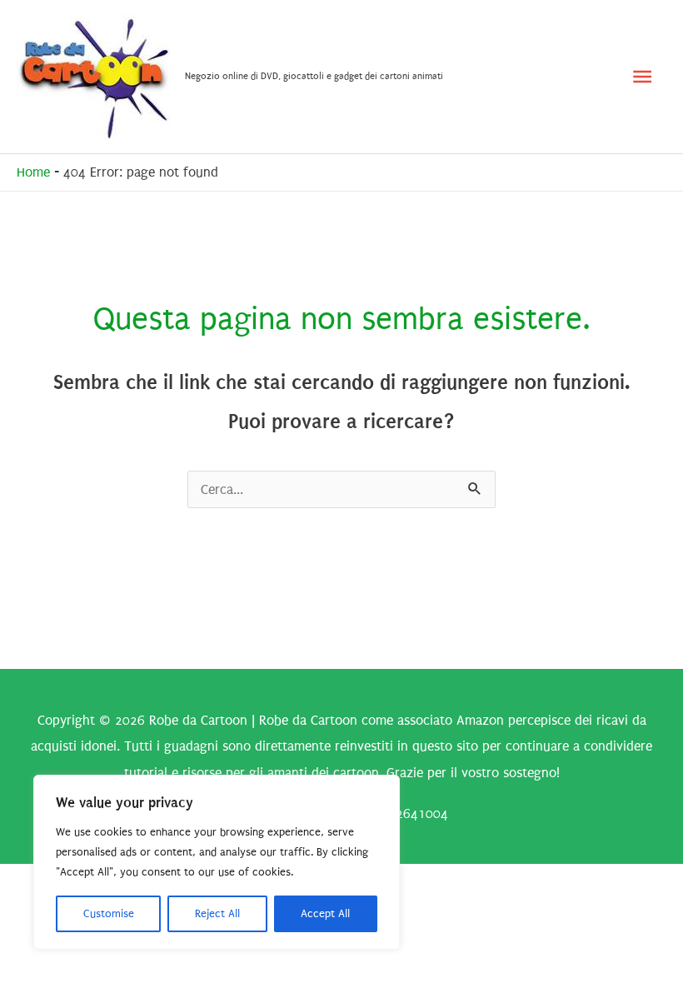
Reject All (217, 913)
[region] (216, 862)
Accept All (325, 913)
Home (33, 172)
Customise (108, 913)
